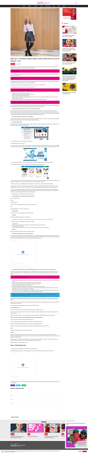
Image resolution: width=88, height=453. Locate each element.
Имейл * (12, 395)
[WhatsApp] (24, 385)
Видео (29, 434)
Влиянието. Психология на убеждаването (16, 315)
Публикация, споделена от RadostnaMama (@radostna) (23, 379)
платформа (23, 190)
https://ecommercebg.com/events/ (28, 319)
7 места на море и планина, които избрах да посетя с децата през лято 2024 (69, 63)
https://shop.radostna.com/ (37, 282)
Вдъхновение (13, 64)
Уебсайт (12, 399)
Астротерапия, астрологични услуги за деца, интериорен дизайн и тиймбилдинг (17, 437)
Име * (11, 391)
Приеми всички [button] (84, 451)
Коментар (12, 403)
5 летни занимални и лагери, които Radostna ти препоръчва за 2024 (69, 93)
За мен (59, 6)
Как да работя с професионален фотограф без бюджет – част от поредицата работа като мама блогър (32, 219)
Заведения (29, 6)
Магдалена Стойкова (30, 236)
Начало (24, 6)
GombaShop (24, 125)
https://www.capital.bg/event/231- (35, 325)
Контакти (63, 6)
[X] (18, 385)
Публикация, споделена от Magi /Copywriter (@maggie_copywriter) (23, 266)
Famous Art (40, 118)
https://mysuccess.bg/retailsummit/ (37, 323)
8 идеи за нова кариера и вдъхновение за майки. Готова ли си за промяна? (68, 36)
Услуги (54, 6)
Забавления (35, 6)
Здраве (41, 6)
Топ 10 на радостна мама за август (32, 436)
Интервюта (12, 434)
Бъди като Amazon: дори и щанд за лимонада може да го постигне (20, 311)
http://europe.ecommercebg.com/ (38, 321)
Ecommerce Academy (38, 110)
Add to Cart (12, 309)
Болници (46, 434)
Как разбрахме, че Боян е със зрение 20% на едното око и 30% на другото (51, 437)
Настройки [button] (80, 451)
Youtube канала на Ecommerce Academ (20, 330)
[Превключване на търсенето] (76, 3)
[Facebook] (13, 385)
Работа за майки (47, 6)
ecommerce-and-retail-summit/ (44, 325)
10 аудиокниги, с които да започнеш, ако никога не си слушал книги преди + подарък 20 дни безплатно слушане (69, 49)
